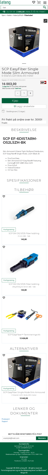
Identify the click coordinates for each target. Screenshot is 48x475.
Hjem (4, 15)
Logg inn (5, 86)
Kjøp (15, 100)
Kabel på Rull (18, 15)
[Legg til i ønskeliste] (4, 196)
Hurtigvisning (8, 229)
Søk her (18, 88)
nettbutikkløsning (24, 470)
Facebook (17, 461)
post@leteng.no (26, 447)
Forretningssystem (8, 470)
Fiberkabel (28, 15)
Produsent (6, 419)
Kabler (9, 15)
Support (5, 421)
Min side (24, 459)
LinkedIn (24, 461)
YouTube (31, 461)
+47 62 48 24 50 (28, 446)
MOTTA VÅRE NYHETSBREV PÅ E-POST (25, 434)
